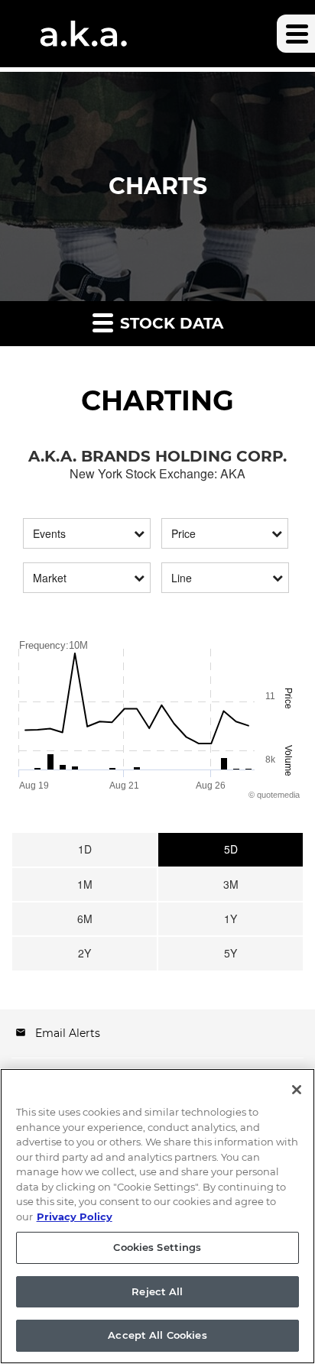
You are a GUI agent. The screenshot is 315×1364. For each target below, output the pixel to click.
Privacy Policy (74, 1216)
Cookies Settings (157, 1247)
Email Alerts (67, 1033)
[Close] (296, 1089)
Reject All (157, 1291)
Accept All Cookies (157, 1335)
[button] (296, 34)
